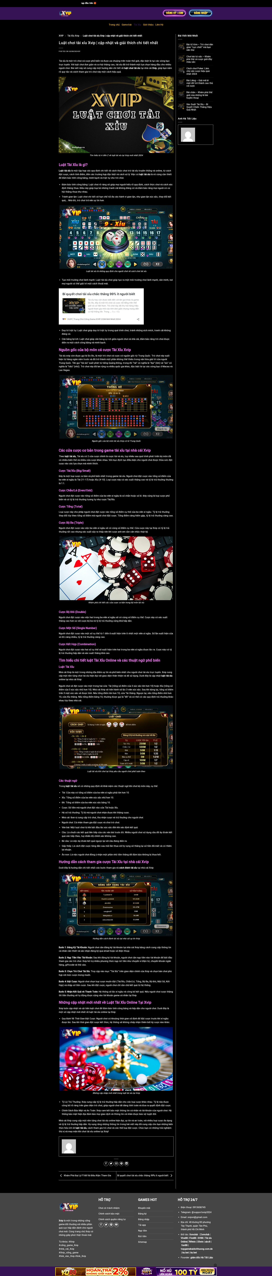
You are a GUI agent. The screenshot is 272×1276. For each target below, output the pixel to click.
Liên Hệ (159, 24)
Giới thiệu (148, 24)
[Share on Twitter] (111, 1163)
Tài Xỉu (137, 24)
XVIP (61, 35)
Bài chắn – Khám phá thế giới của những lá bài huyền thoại (199, 95)
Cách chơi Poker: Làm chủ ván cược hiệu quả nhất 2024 (198, 71)
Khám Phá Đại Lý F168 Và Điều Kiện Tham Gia (87, 1175)
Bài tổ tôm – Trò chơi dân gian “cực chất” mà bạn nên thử (199, 47)
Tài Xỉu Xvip (73, 35)
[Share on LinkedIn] (126, 1163)
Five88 (192, 1238)
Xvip (154, 68)
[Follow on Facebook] (101, 1225)
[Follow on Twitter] (106, 1225)
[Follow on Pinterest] (111, 1225)
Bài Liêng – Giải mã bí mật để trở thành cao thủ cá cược (199, 83)
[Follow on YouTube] (116, 1225)
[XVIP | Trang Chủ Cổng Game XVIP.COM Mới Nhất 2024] (72, 13)
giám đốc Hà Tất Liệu (201, 1257)
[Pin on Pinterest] (121, 1163)
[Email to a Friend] (116, 1163)
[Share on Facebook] (106, 1163)
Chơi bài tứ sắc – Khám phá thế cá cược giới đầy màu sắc (199, 59)
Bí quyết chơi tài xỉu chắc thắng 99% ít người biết (143, 1175)
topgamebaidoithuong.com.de (196, 1249)
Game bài (127, 24)
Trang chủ (114, 24)
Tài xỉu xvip (64, 355)
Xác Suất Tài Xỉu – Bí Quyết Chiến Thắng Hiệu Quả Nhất (199, 107)
